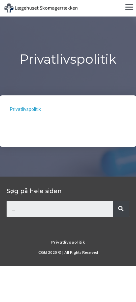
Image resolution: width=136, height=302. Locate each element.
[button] (129, 7)
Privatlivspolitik (25, 109)
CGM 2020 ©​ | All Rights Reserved (68, 252)
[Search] (121, 209)
